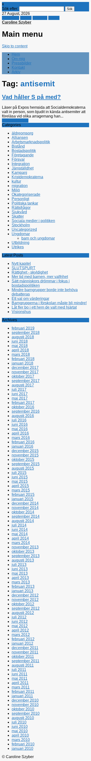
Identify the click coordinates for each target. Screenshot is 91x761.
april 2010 (20, 735)
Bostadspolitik (24, 151)
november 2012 (25, 600)
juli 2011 (19, 670)
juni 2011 (19, 674)
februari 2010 (23, 744)
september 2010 (26, 713)
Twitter (26, 18)
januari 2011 (22, 696)
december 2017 (25, 368)
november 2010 (25, 705)
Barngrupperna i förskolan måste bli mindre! (49, 303)
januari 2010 (22, 748)
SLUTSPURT (23, 268)
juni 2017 (20, 394)
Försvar (18, 159)
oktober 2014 (23, 512)
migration (20, 186)
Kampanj (19, 172)
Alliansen (20, 137)
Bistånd (18, 146)
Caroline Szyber (16, 22)
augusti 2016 (23, 416)
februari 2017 (23, 403)
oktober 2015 (23, 459)
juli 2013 (19, 565)
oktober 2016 (23, 407)
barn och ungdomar (38, 238)
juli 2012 (19, 617)
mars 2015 (21, 490)
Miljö (16, 190)
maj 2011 (19, 678)
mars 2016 (21, 438)
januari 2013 (22, 591)
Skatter (18, 216)
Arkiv (16, 72)
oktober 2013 (23, 551)
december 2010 (25, 700)
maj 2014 (20, 534)
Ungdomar (21, 234)
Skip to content (14, 46)
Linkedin (40, 18)
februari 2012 (23, 639)
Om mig (18, 59)
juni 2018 (20, 341)
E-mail (53, 18)
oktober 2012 (23, 604)
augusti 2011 (23, 665)
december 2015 (25, 451)
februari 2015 (23, 494)
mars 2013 (21, 582)
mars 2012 (21, 635)
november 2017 (25, 372)
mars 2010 (21, 740)
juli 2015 (19, 473)
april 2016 (20, 433)
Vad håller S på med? (31, 97)
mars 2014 (21, 543)
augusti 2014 (23, 521)
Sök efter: (10, 9)
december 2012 (25, 595)
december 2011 (25, 648)
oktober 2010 (23, 709)
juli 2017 (19, 389)
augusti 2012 (23, 613)
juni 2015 (20, 477)
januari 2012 (22, 643)
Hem (16, 54)
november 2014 (25, 508)
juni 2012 (20, 621)
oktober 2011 (23, 656)
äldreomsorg (22, 133)
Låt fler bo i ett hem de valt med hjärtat (44, 307)
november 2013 (25, 547)
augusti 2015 (23, 468)
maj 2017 (20, 398)
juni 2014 (20, 530)
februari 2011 (23, 691)
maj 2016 (20, 429)
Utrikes (18, 247)
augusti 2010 (23, 718)
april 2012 (20, 630)
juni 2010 (20, 727)
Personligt (20, 199)
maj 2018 (20, 346)
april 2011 (20, 683)
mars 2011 (21, 687)
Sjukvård (19, 212)
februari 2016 (23, 442)
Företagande (23, 155)
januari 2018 (22, 363)
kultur (16, 181)
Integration (21, 164)
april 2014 (20, 538)
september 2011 (25, 661)
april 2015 (20, 486)
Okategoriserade (26, 194)
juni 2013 (20, 569)
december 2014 (25, 503)
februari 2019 (23, 328)
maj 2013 (20, 573)
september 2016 (26, 411)
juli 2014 (19, 525)
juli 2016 (19, 420)
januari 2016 (22, 446)
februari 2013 (23, 586)
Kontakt (18, 67)
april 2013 (20, 578)
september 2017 (26, 381)
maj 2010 (20, 731)
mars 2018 (21, 354)
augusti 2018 (23, 337)
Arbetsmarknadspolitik (31, 142)
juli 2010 (19, 722)
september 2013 (26, 556)
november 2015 (25, 455)
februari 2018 (23, 359)
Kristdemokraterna (27, 177)
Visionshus (21, 312)
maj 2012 (20, 626)
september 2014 (26, 516)
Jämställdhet (22, 168)
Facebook (10, 18)
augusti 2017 (23, 385)
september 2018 (26, 333)
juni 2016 (20, 424)
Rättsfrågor (21, 208)
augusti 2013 (23, 560)
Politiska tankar (15, 120)
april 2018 (20, 350)
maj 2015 (20, 481)
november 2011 (25, 652)
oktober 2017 (23, 376)
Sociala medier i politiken (33, 221)
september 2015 (26, 464)
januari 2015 (22, 499)
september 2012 (26, 608)
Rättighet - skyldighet (30, 272)
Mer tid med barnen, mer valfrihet (40, 277)
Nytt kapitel (21, 263)
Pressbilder (21, 63)
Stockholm (21, 225)
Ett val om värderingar (30, 298)
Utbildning (20, 243)
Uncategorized (24, 229)
